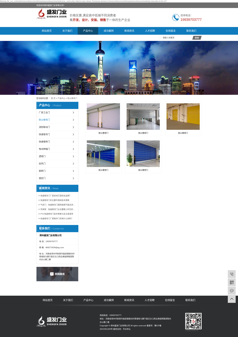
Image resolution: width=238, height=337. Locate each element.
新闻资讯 (129, 30)
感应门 (42, 178)
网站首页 (47, 30)
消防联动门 (44, 127)
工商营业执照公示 (191, 330)
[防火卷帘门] (103, 116)
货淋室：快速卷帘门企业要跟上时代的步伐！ (58, 209)
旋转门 (42, 171)
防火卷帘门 (72, 98)
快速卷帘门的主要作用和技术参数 (54, 200)
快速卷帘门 (44, 134)
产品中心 (88, 30)
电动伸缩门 (44, 149)
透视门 (42, 156)
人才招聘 (150, 30)
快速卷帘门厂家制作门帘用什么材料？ (56, 218)
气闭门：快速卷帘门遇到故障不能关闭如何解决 (58, 205)
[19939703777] (232, 274)
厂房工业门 (44, 112)
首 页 (53, 98)
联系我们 (191, 30)
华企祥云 (127, 329)
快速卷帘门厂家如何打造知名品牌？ (55, 196)
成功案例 (109, 30)
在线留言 (171, 30)
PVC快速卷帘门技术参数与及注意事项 (56, 214)
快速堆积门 (44, 142)
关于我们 (67, 30)
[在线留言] (232, 291)
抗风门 (42, 163)
